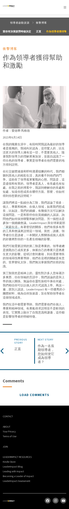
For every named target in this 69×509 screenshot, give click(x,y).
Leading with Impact (13, 471)
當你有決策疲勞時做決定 (17, 31)
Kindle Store (9, 461)
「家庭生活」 (11, 227)
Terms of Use (9, 436)
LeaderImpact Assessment (16, 481)
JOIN (5, 446)
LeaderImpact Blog (13, 466)
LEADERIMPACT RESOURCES (17, 457)
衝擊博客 (41, 22)
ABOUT (6, 426)
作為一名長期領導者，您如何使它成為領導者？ (46, 354)
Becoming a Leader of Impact (18, 476)
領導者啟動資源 (20, 22)
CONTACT (8, 416)
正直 (38, 31)
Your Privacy (9, 431)
